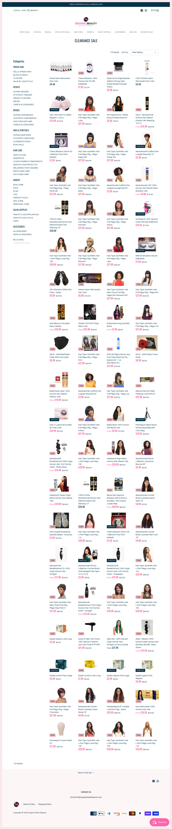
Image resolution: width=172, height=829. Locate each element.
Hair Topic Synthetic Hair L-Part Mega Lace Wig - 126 (60, 258)
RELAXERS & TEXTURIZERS (25, 168)
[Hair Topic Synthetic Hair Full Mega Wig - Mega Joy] (118, 379)
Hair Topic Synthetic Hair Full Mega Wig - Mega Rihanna (89, 258)
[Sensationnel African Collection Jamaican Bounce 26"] (147, 447)
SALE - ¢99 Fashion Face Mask (147, 355)
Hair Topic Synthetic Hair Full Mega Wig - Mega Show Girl (60, 188)
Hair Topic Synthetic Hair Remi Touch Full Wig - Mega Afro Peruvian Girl (117, 292)
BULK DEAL (18, 240)
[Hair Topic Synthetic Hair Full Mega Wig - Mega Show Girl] (61, 174)
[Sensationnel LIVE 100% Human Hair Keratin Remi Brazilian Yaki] (147, 174)
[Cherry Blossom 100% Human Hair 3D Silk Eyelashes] (89, 67)
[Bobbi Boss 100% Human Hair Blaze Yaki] (118, 413)
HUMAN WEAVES (21, 92)
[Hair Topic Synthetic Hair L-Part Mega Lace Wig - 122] (147, 554)
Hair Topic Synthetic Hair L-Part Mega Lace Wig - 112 (89, 535)
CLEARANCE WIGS (21, 142)
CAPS (15, 221)
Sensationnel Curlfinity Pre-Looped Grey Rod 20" (89, 392)
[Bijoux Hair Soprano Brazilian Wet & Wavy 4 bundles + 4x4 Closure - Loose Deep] (118, 483)
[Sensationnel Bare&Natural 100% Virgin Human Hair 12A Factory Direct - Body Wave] (61, 447)
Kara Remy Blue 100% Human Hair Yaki (145, 708)
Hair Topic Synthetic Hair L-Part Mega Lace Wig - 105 (89, 743)
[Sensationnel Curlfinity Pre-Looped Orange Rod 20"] (118, 174)
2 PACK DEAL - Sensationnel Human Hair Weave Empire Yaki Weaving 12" (89, 499)
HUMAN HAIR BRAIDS (23, 115)
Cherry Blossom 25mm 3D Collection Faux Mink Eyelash (118, 535)
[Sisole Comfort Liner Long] (89, 664)
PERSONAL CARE (21, 204)
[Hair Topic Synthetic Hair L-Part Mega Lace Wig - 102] (118, 591)
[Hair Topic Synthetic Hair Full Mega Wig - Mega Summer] (89, 207)
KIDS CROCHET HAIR (22, 121)
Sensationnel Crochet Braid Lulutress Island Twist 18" (145, 498)
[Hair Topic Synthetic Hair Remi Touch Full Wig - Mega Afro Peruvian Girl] (118, 278)
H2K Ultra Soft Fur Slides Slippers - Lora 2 (60, 116)
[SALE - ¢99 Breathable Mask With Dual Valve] (61, 343)
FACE (15, 188)
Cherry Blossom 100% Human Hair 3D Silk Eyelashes (87, 81)
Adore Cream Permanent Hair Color (89, 291)
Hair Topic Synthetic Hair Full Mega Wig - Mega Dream (89, 428)
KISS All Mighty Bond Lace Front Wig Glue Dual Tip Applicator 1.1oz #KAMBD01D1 (118, 358)
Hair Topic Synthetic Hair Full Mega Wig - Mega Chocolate (60, 709)
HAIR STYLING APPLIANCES (26, 215)
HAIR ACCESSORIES (22, 234)
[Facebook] (142, 10)
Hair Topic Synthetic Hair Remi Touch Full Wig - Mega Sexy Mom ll (60, 605)
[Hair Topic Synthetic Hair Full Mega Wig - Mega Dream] (89, 413)
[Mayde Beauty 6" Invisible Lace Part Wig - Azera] (118, 695)
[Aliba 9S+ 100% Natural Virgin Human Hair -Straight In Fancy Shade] (118, 627)
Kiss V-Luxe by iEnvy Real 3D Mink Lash (61, 426)
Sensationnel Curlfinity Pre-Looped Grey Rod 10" (147, 152)
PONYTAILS (18, 145)
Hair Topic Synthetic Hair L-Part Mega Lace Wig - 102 (117, 605)
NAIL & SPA (18, 201)
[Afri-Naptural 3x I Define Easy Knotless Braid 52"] (118, 103)
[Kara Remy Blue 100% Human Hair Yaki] (147, 695)
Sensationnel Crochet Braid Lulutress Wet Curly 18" (147, 535)
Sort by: (125, 52)
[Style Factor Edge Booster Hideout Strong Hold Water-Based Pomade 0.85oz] (118, 67)
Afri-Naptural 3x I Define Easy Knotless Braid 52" (117, 116)
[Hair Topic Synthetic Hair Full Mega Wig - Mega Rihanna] (89, 244)
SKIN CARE (18, 185)
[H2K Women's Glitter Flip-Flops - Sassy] (61, 278)
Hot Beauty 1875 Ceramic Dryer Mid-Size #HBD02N (147, 220)
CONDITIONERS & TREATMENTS (27, 161)
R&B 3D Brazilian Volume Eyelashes (146, 257)
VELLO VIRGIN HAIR (22, 72)
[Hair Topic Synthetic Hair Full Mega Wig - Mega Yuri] (147, 312)
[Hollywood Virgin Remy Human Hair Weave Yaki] (118, 447)
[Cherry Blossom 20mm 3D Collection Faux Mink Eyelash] (61, 140)
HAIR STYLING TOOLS (23, 218)
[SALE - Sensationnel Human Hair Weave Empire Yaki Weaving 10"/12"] (147, 103)
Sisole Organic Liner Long (61, 639)
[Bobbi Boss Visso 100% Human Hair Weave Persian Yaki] (61, 379)
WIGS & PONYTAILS (21, 130)
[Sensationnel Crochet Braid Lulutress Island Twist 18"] (147, 483)
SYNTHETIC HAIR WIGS (23, 138)
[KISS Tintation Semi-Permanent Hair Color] (147, 67)
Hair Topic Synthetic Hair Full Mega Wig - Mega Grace (117, 222)
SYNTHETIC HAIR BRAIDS (24, 118)
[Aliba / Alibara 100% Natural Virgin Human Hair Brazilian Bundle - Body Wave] (147, 627)
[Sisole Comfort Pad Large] (61, 664)
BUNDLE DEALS (20, 75)
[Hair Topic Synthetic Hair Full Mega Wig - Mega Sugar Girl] (89, 140)
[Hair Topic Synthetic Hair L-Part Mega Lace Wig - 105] (89, 729)
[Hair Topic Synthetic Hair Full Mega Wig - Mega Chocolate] (61, 695)
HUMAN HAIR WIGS (22, 135)
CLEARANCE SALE (21, 243)
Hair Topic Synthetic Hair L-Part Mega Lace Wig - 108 (89, 461)
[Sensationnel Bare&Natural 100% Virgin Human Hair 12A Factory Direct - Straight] (89, 591)
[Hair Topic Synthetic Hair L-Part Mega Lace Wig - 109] (118, 729)
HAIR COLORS (19, 155)
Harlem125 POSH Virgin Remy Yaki (88, 324)
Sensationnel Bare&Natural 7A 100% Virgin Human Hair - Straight (60, 570)
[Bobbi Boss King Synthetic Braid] (118, 312)
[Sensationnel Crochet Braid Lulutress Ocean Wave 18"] (89, 695)
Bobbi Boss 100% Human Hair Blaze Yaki (118, 426)
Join (23, 10)
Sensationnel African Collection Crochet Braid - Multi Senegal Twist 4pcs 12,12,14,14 (89, 570)
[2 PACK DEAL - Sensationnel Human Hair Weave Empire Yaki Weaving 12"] (89, 483)
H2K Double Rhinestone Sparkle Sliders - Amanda (61, 533)
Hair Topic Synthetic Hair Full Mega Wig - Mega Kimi (89, 357)
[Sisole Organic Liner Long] (61, 627)
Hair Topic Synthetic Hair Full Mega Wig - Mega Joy (118, 392)
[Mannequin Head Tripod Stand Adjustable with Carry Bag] (147, 413)
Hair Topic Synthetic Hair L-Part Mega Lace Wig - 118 (146, 743)
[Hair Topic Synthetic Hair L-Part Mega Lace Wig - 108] (89, 447)
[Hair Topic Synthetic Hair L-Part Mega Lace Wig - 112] (89, 520)
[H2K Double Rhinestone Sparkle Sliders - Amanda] (61, 520)
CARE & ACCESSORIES (23, 105)
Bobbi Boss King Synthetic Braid (118, 324)
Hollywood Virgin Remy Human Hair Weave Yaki (117, 460)
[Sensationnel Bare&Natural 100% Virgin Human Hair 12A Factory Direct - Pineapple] (118, 554)
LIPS (15, 194)
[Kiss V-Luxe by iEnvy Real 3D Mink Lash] (61, 413)
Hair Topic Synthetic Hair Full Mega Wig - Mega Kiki (147, 291)
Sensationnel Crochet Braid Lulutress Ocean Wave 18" (88, 709)
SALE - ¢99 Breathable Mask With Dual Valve (60, 355)
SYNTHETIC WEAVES (22, 95)
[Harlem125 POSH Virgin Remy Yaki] (89, 312)
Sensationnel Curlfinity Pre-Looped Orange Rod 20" (118, 186)
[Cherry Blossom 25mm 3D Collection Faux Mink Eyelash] (118, 520)
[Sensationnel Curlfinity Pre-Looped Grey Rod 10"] (147, 140)
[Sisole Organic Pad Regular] (147, 664)
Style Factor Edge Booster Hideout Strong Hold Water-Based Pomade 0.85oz (118, 82)
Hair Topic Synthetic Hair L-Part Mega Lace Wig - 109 (117, 743)
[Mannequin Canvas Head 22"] (61, 729)
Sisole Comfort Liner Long (89, 676)
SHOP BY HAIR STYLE (23, 81)
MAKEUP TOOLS (20, 198)
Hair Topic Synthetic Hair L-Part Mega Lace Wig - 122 (146, 568)
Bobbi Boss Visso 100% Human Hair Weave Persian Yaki (60, 394)
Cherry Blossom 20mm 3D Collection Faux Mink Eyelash (61, 154)
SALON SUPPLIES (20, 209)
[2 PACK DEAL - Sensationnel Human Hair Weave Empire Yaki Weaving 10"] (61, 207)
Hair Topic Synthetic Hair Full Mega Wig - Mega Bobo (89, 188)
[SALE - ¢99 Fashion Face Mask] (147, 343)
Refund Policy (29, 804)
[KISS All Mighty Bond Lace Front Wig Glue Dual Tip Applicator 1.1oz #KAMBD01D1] (118, 343)
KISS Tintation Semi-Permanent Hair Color (145, 79)
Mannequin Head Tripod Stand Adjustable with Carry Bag (146, 428)
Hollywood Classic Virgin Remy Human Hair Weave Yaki (61, 498)
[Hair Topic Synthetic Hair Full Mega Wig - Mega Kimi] (89, 343)
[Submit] (28, 11)
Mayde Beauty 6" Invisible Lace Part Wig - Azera (118, 708)
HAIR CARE (17, 150)
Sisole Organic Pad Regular (144, 677)
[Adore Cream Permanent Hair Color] (89, 278)
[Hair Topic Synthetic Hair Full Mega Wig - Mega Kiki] (147, 278)
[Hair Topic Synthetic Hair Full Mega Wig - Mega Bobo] (89, 174)
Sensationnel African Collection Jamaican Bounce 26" (145, 461)
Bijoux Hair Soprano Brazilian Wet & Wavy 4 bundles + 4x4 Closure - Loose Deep (117, 499)
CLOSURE (17, 78)
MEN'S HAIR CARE (21, 171)
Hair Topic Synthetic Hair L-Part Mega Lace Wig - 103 (146, 605)
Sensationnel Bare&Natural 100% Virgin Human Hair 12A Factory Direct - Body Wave (61, 463)
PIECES (16, 101)
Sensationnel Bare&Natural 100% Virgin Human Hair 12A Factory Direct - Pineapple (118, 570)
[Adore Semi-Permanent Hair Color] (61, 67)
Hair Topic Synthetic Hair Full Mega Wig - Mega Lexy (117, 258)
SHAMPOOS (18, 158)
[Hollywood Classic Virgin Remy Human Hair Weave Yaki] (61, 483)
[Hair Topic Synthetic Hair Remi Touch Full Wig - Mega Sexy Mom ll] (61, 591)
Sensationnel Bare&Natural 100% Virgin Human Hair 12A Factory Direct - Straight (89, 606)
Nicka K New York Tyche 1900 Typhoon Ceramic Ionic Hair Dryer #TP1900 (89, 642)
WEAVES (16, 87)
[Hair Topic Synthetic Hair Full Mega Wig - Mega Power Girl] (118, 140)
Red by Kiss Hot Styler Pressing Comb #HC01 (145, 392)
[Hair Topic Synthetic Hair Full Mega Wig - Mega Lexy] (118, 244)
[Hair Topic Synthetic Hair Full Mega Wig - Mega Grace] (118, 207)
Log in (16, 10)
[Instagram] (146, 10)
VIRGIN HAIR (18, 67)
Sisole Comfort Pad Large (61, 676)
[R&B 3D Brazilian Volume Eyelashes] (147, 244)
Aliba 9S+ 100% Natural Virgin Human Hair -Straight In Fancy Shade (117, 642)
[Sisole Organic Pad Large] (118, 664)
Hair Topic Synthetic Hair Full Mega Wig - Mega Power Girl (117, 154)
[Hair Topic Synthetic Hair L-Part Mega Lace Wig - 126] (61, 244)
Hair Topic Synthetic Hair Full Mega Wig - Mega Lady (89, 118)
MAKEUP (16, 180)
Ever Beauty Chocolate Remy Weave (60, 324)
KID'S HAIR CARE (21, 174)
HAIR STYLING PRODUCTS (25, 165)
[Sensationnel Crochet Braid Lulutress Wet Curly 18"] (147, 520)
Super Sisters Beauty (37, 813)
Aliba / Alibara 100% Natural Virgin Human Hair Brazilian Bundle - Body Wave (147, 643)
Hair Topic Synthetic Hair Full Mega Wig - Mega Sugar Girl (89, 154)
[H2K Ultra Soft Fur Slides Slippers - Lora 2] (61, 103)
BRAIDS (16, 110)
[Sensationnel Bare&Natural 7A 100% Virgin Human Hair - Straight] (61, 554)
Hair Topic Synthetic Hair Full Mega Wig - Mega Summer (89, 222)
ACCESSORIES (19, 226)
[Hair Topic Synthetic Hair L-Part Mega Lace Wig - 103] (147, 591)
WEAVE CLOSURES (22, 98)
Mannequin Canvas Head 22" (61, 741)
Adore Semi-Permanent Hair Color (60, 79)
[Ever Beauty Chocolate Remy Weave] (61, 312)
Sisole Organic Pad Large (118, 676)
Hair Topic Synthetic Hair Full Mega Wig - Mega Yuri (147, 324)
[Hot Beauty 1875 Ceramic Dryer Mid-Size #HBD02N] (147, 207)
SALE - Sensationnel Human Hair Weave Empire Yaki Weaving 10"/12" (145, 119)
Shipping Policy (44, 804)
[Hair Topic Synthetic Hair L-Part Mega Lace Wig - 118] (147, 729)
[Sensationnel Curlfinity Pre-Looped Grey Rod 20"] (89, 379)
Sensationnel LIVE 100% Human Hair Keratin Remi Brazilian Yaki (147, 188)
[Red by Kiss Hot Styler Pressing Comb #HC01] (147, 379)
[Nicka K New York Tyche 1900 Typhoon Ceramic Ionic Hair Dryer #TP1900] (89, 627)
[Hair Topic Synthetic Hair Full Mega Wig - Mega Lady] (89, 103)
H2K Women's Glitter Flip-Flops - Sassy (61, 291)
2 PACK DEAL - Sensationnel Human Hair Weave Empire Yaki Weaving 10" (61, 223)
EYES (15, 191)
